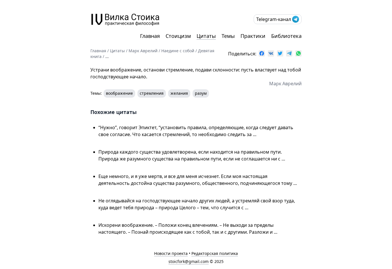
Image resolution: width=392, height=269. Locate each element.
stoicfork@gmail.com (188, 261)
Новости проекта (171, 253)
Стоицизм (178, 35)
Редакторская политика (214, 253)
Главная (150, 35)
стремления (152, 93)
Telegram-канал (273, 19)
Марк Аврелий (143, 50)
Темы (228, 35)
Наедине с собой (177, 50)
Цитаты (206, 35)
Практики (252, 35)
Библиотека (286, 35)
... (107, 56)
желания (179, 93)
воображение (119, 93)
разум (201, 93)
